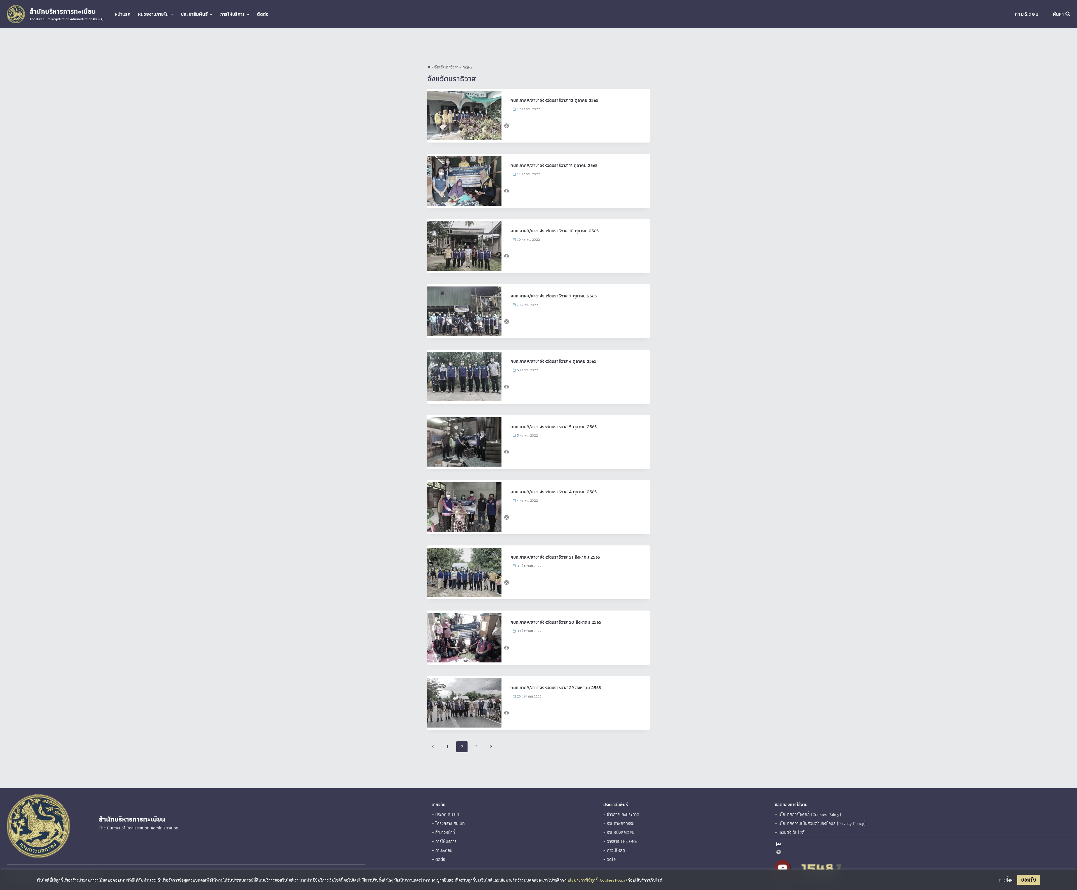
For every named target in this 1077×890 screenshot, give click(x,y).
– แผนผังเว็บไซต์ (789, 832)
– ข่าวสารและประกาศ (621, 814)
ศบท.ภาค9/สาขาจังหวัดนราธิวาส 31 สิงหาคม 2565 (555, 557)
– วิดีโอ (609, 859)
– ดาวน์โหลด (614, 850)
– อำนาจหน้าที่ (443, 832)
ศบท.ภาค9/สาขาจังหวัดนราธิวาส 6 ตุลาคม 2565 (553, 361)
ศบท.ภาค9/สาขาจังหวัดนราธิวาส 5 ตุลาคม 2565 (553, 426)
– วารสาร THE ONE (620, 841)
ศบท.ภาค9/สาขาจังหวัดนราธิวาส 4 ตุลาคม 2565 (553, 491)
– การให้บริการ (444, 841)
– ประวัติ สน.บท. (446, 814)
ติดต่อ (263, 14)
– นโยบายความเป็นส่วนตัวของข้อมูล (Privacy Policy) (820, 823)
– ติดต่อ (438, 859)
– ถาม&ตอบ (442, 850)
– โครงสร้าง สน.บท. (449, 823)
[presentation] (464, 115)
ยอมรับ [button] (1028, 879)
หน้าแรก (122, 14)
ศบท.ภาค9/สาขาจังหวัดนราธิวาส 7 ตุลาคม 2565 (553, 295)
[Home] (429, 66)
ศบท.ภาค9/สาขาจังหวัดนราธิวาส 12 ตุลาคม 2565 (554, 100)
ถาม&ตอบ (1027, 14)
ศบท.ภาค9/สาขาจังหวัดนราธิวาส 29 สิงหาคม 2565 (555, 687)
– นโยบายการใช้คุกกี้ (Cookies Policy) (808, 814)
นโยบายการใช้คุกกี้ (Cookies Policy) (597, 879)
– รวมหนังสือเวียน (618, 832)
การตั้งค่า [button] (1006, 879)
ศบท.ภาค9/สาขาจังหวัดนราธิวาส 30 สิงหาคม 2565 (555, 622)
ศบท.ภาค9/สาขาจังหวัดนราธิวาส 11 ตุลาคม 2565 (554, 165)
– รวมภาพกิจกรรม (618, 823)
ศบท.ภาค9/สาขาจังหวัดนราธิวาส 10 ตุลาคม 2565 (554, 230)
